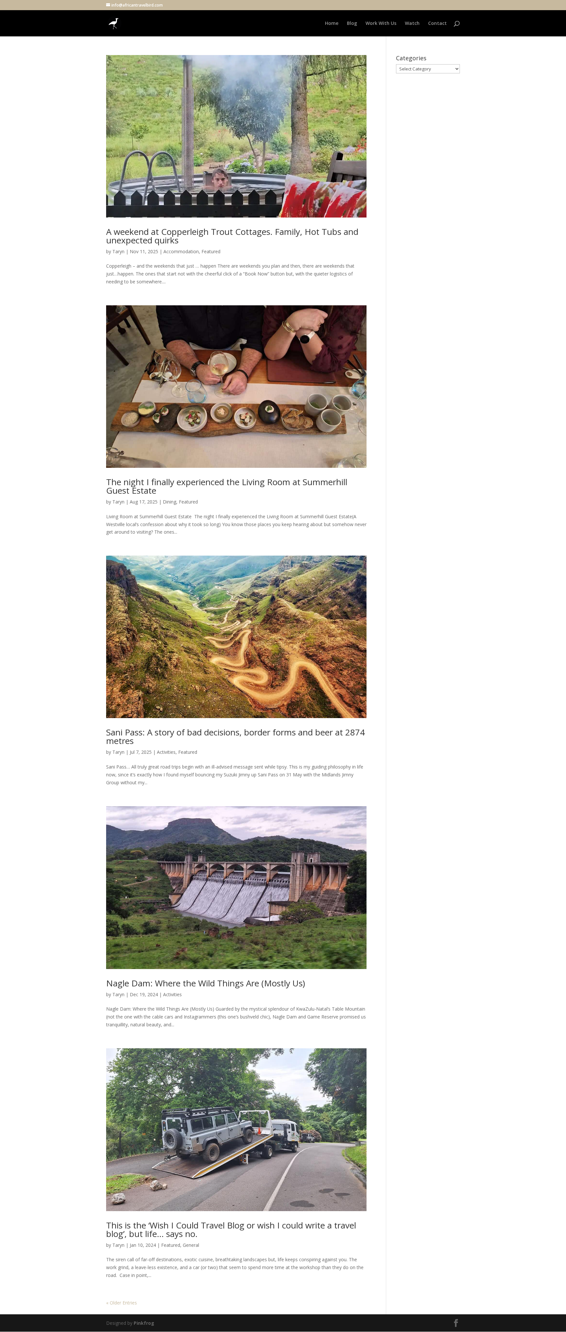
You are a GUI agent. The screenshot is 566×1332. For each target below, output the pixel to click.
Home (331, 23)
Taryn (118, 251)
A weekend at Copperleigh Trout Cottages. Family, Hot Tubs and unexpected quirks (232, 236)
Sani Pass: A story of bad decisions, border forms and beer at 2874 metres (235, 736)
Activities (166, 752)
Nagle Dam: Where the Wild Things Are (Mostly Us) (205, 983)
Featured (210, 251)
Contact (437, 23)
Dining (169, 502)
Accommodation (181, 251)
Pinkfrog (144, 1323)
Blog (352, 23)
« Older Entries (121, 1303)
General (191, 1245)
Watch (412, 23)
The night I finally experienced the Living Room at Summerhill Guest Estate (226, 486)
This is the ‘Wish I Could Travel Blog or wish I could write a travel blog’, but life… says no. (231, 1229)
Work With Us (381, 23)
